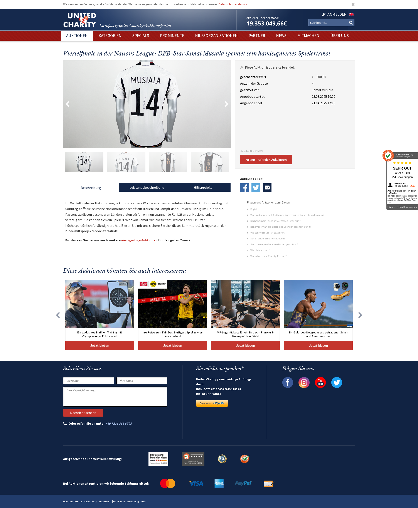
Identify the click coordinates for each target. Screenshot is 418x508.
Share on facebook (244, 187)
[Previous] (58, 315)
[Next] (360, 315)
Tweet (255, 187)
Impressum (105, 501)
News (87, 501)
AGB (143, 501)
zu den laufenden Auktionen (266, 159)
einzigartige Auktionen (139, 240)
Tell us (267, 187)
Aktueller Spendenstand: (262, 17)
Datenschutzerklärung (233, 4)
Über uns (68, 501)
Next (226, 104)
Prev (67, 104)
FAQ (94, 501)
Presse (78, 501)
